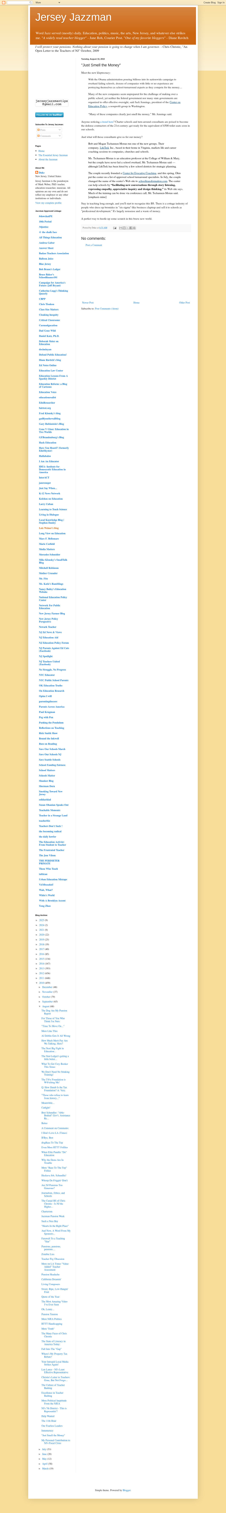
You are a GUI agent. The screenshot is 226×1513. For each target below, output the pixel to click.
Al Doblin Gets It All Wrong (55, 1035)
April (45, 1463)
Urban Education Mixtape (53, 879)
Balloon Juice (46, 258)
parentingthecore (48, 701)
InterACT (44, 477)
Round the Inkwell (49, 738)
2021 (42, 929)
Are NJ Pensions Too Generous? (52, 1186)
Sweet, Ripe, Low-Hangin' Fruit (54, 1290)
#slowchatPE (45, 216)
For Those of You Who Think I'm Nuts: (53, 1020)
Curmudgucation (48, 325)
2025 (42, 920)
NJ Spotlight (46, 656)
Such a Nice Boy (49, 1221)
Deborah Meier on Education (48, 342)
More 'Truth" (48, 1328)
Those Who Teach (48, 869)
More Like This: (49, 1031)
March (45, 1468)
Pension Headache (50, 1274)
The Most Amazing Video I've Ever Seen (54, 1303)
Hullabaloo (45, 456)
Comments (45, 136)
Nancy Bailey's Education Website (52, 590)
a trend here (106, 121)
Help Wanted (47, 1416)
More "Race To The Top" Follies (54, 1169)
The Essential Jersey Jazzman (53, 155)
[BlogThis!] (124, 228)
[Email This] (121, 228)
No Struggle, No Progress (52, 669)
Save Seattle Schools (49, 759)
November (47, 991)
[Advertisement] (135, 274)
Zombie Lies (47, 1254)
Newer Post (88, 302)
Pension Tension (49, 1314)
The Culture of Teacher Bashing (53, 1386)
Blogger (126, 1490)
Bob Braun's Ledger (49, 269)
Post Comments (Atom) (107, 308)
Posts (42, 130)
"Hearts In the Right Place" (55, 1226)
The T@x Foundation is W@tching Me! (53, 1081)
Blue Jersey (45, 264)
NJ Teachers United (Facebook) (49, 663)
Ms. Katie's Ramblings (51, 584)
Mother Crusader (48, 573)
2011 (42, 978)
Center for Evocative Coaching (139, 173)
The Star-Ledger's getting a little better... (55, 1057)
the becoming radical (50, 831)
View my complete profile (48, 202)
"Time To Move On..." (52, 1026)
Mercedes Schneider (49, 554)
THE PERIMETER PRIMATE (49, 862)
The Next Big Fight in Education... (52, 1050)
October (46, 996)
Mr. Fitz (43, 578)
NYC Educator (47, 675)
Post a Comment (94, 245)
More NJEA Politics (51, 1319)
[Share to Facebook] (131, 228)
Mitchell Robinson (49, 568)
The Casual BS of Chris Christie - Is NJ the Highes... (53, 1203)
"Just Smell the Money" (53, 1435)
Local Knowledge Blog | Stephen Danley (51, 521)
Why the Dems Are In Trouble (52, 1161)
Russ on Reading (48, 744)
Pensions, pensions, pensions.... (51, 1248)
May (44, 1458)
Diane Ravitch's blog (50, 360)
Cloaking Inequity (48, 315)
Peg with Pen (46, 717)
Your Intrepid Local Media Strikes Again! (54, 1363)
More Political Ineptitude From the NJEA (54, 1402)
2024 (42, 925)
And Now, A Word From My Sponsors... (56, 1232)
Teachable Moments (49, 810)
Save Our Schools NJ (50, 754)
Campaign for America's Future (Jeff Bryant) (52, 284)
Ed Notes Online (47, 365)
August (46, 1006)
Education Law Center (51, 370)
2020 (42, 934)
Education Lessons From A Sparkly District (53, 377)
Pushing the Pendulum (51, 722)
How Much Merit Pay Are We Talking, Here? (54, 1042)
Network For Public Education (49, 606)
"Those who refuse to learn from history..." (55, 1096)
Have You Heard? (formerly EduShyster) (54, 449)
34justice (43, 227)
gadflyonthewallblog (49, 418)
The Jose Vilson (47, 855)
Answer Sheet (46, 248)
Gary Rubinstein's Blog (51, 424)
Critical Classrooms (49, 320)
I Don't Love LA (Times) (54, 1132)
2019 (42, 939)
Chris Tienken (46, 304)
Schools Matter (47, 775)
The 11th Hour (48, 1420)
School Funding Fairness (52, 765)
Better (44, 1123)
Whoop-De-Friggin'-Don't (54, 1180)
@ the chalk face (48, 232)
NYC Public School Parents (53, 680)
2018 (42, 944)
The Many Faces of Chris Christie (54, 1335)
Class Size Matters (48, 309)
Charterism (46, 1211)
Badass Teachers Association (54, 253)
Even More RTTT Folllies (54, 1147)
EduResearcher (47, 402)
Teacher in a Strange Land (53, 815)
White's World (47, 895)
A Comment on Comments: (55, 1128)
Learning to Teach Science (53, 509)
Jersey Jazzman (73, 17)
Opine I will (45, 696)
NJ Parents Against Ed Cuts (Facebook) (54, 649)
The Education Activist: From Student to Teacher (52, 843)
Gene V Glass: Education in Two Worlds (54, 430)
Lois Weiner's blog (49, 528)
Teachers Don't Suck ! (51, 826)
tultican (43, 874)
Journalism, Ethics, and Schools (53, 1194)
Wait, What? (46, 890)
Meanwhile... (48, 1102)
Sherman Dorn (47, 786)
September (47, 1001)
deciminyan (45, 349)
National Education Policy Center (53, 598)
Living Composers (50, 1284)
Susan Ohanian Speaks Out (54, 805)
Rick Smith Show (48, 733)
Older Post (184, 302)
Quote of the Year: (50, 1296)
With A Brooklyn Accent (52, 900)
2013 (42, 968)
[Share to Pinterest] (134, 228)
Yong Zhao (45, 906)
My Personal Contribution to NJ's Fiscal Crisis (55, 1441)
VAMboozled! (46, 884)
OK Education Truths (50, 685)
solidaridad (45, 799)
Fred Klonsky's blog (50, 413)
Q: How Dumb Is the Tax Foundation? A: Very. (54, 1089)
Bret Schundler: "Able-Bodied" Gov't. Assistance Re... (55, 1115)
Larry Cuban (46, 504)
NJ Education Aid (48, 637)
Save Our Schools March (52, 749)
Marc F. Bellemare (49, 538)
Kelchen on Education (51, 499)
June (44, 1454)
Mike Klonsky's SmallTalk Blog (53, 561)
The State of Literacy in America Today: (53, 1342)
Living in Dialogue (49, 514)
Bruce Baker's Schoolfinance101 (48, 276)
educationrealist (47, 397)
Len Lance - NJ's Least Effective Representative (54, 1371)
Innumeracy (47, 1430)
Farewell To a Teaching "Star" (53, 1240)
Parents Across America (51, 706)
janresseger (45, 483)
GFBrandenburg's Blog (51, 437)
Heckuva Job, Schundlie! (53, 1175)
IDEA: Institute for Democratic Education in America (52, 469)
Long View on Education (52, 533)
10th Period (45, 221)
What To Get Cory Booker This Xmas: (54, 1065)
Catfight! (45, 1107)
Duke (41, 172)
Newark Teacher (47, 627)
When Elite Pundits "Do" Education (54, 1153)
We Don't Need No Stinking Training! (55, 1073)
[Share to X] (127, 228)
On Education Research (51, 691)
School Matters (47, 770)
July (44, 1449)
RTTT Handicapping (51, 1323)
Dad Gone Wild (47, 330)
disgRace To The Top (52, 1142)
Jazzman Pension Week (52, 1216)
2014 (42, 963)
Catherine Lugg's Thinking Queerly (53, 292)
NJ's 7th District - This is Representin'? (54, 1410)
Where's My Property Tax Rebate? (54, 1355)
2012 (42, 973)
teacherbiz (44, 821)
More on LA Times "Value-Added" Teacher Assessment (55, 1266)
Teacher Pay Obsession (52, 1259)
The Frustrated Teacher (51, 850)
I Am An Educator (49, 461)
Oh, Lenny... (47, 1309)
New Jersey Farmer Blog (52, 613)
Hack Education (47, 442)
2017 (42, 949)
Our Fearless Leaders (52, 1425)
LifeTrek (104, 147)
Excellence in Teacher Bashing (52, 1394)
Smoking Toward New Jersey (51, 793)
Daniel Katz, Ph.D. (49, 336)
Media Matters (47, 549)
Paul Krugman (47, 712)
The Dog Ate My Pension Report (54, 1012)
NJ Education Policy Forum (54, 643)
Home (136, 302)
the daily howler (47, 836)
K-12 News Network (49, 493)
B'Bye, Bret (47, 1137)
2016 (42, 954)
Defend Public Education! (53, 354)
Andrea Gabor (47, 243)
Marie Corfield (47, 544)
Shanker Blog (46, 781)
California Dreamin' (51, 1279)
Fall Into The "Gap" (51, 1349)
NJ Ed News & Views (50, 632)
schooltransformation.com (153, 181)
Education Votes (47, 392)
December (47, 987)
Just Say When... (48, 488)
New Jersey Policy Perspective (48, 620)
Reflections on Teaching (51, 728)
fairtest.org (45, 408)
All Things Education (50, 237)
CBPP (42, 299)
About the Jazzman (47, 159)
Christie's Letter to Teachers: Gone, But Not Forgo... (55, 1378)
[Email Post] (114, 227)
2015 (42, 958)
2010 (42, 982)
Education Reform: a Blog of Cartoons (53, 385)
